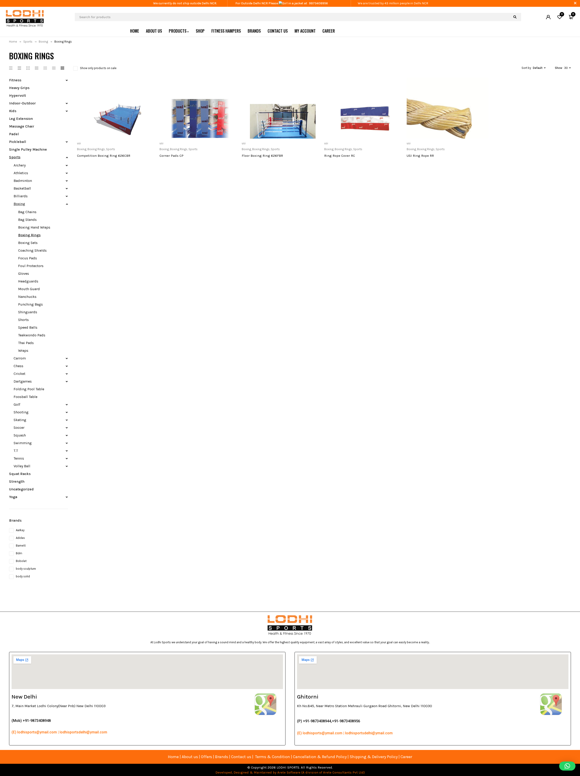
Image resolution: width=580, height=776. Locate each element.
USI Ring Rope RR (420, 156)
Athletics (21, 173)
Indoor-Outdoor (22, 103)
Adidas (20, 538)
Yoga (13, 497)
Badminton (23, 180)
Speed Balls (27, 327)
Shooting (21, 412)
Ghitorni (307, 696)
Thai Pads (26, 343)
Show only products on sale (98, 68)
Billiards (21, 196)
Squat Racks (20, 474)
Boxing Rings (29, 235)
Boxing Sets (28, 243)
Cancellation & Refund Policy (320, 756)
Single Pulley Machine (28, 149)
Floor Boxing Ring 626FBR (262, 156)
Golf (17, 404)
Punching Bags (30, 304)
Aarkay (20, 530)
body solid (23, 576)
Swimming (23, 443)
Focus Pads (27, 258)
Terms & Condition (272, 756)
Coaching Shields (32, 250)
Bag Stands (27, 219)
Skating (20, 420)
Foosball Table (25, 397)
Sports (27, 41)
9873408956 (318, 3)
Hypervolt (17, 95)
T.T (16, 450)
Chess (18, 366)
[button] (567, 766)
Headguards (28, 281)
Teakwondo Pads (31, 335)
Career (406, 756)
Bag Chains (27, 212)
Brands (222, 756)
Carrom (20, 358)
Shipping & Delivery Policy (374, 756)
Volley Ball (22, 466)
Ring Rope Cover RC (339, 156)
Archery (20, 165)
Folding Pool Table (29, 389)
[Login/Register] (548, 17)
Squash (20, 435)
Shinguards (27, 312)
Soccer (19, 427)
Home (13, 41)
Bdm (19, 553)
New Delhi (24, 696)
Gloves (23, 273)
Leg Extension (21, 118)
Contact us (241, 756)
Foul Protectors (31, 266)
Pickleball (17, 142)
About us (190, 756)
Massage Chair (21, 126)
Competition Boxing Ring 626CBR (103, 156)
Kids (12, 111)
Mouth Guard (29, 289)
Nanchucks (27, 296)
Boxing (43, 41)
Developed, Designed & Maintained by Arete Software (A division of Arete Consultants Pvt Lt (288, 772)
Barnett (21, 545)
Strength (16, 481)
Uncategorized (21, 489)
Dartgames (23, 381)
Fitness (15, 80)
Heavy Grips (19, 88)
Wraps (23, 350)
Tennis (19, 458)
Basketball (22, 188)
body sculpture (26, 568)
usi (79, 143)
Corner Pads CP (172, 156)
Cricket (19, 373)
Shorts (23, 320)
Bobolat (21, 561)
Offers (206, 756)
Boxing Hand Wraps (34, 227)
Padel (14, 134)
